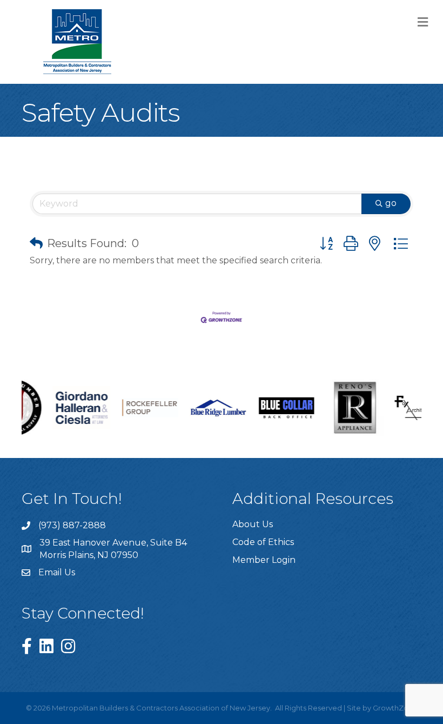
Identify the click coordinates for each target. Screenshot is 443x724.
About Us (252, 524)
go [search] (391, 203)
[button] (36, 243)
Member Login (264, 560)
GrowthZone (395, 707)
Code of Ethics (263, 542)
